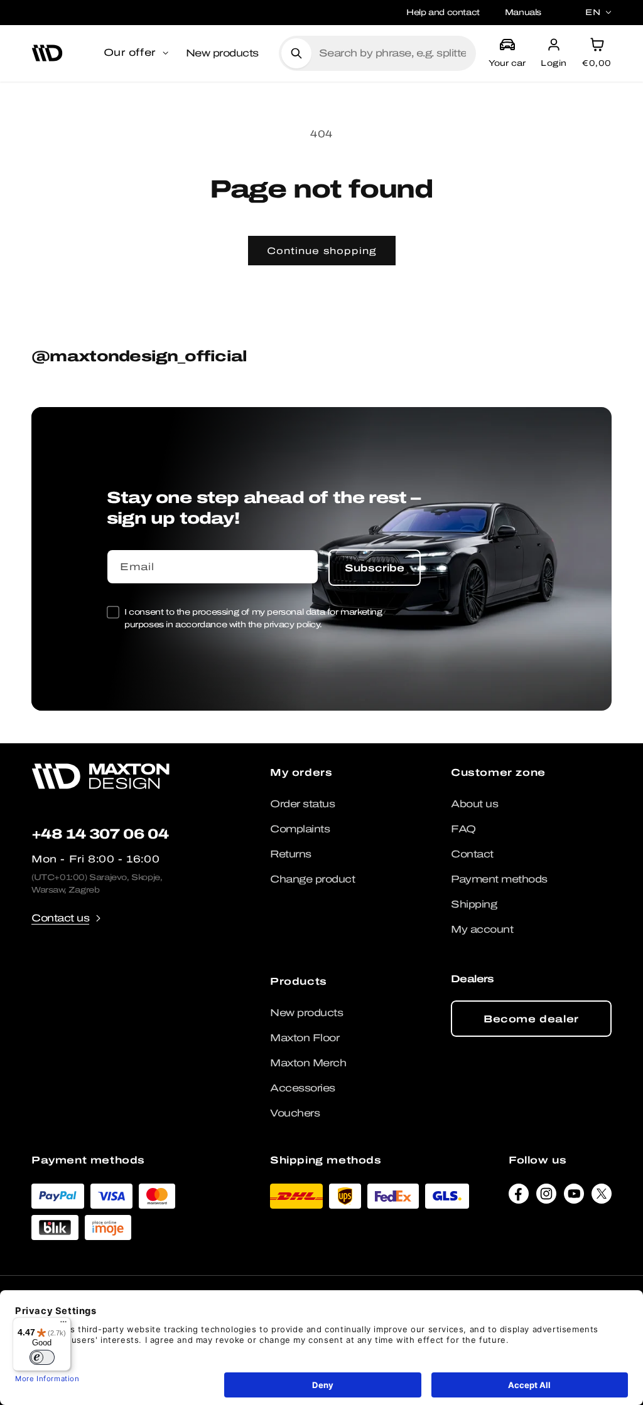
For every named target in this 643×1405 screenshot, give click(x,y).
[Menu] (63, 1324)
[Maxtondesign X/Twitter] (602, 1197)
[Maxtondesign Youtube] (574, 1197)
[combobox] (392, 53)
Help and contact (443, 12)
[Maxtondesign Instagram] (546, 1197)
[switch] (42, 1357)
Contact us (60, 918)
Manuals (523, 12)
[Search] (296, 53)
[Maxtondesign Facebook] (519, 1197)
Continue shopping (322, 251)
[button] (137, 53)
